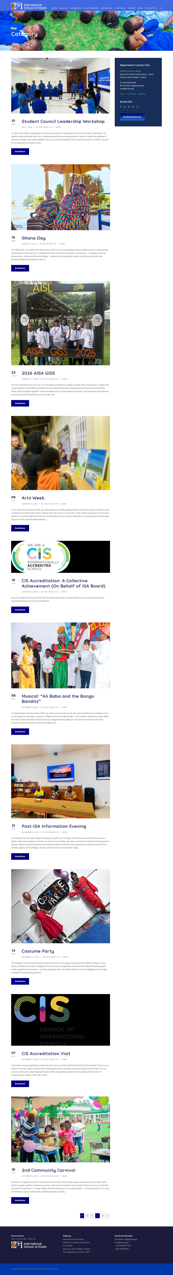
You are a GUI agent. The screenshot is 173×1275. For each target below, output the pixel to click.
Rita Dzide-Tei (45, 127)
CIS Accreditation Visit (46, 1053)
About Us (63, 8)
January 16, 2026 (30, 592)
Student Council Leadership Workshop (63, 121)
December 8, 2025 (30, 707)
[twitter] (133, 107)
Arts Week (33, 497)
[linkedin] (125, 107)
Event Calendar (91, 8)
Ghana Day (34, 238)
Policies (131, 8)
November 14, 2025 (30, 957)
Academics (75, 8)
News (140, 8)
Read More (20, 151)
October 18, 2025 (30, 1176)
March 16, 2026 (29, 244)
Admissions (106, 8)
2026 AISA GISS (38, 373)
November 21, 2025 (30, 832)
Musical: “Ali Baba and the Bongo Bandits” (58, 698)
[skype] (129, 107)
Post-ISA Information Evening (54, 826)
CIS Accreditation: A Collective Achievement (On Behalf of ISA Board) (63, 583)
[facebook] (120, 107)
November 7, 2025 (30, 1059)
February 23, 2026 (30, 379)
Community (120, 8)
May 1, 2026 (27, 127)
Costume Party (38, 951)
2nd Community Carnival (48, 1170)
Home (54, 8)
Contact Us (150, 8)
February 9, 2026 (30, 504)
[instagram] (138, 107)
